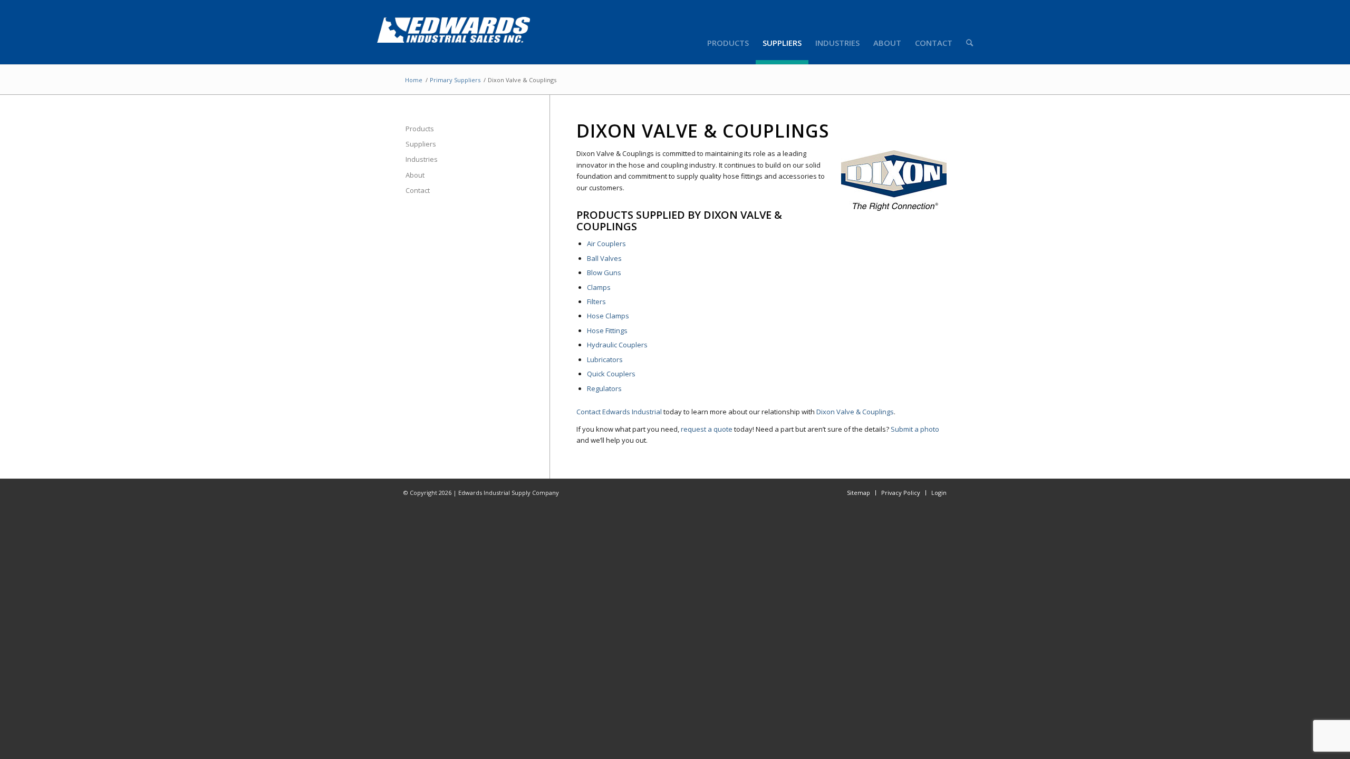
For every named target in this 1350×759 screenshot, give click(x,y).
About (415, 175)
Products (420, 128)
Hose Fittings (607, 330)
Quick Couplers (611, 373)
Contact (418, 190)
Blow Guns (604, 272)
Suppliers (421, 144)
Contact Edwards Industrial (619, 411)
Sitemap (858, 493)
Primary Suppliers (455, 80)
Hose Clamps (608, 315)
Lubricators (605, 359)
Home (413, 80)
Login (939, 493)
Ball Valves (604, 258)
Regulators (604, 388)
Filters (596, 301)
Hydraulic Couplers (617, 344)
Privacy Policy (900, 493)
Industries (422, 159)
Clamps (599, 287)
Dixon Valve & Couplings (855, 411)
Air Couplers (606, 243)
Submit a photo (915, 429)
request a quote (706, 429)
